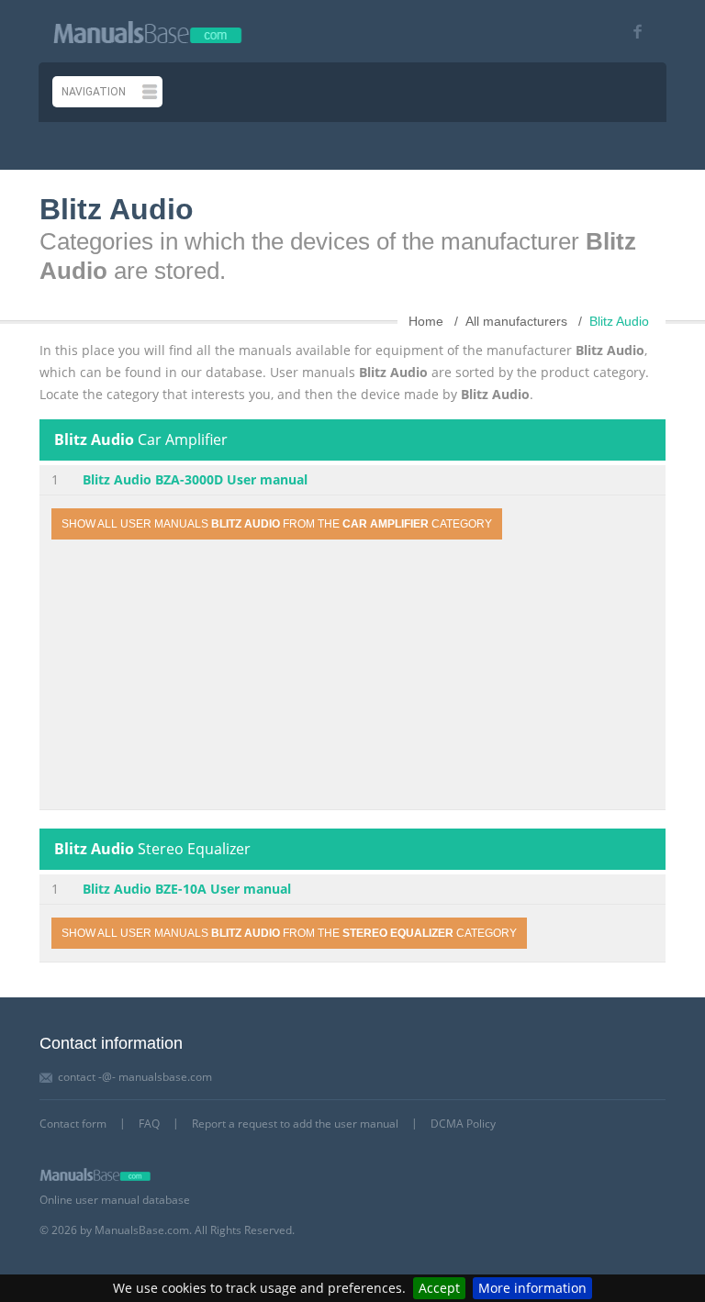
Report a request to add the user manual (295, 1123)
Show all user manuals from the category (277, 523)
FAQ (149, 1123)
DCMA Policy (463, 1123)
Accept (439, 1287)
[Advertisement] (352, 677)
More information (532, 1287)
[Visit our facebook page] (631, 31)
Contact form (72, 1123)
